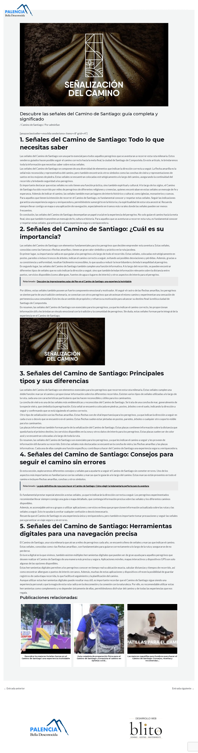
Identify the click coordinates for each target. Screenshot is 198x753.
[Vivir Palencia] (19, 9)
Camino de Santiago (32, 124)
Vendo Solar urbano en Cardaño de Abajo (160, 10)
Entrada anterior (14, 688)
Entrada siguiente (183, 688)
